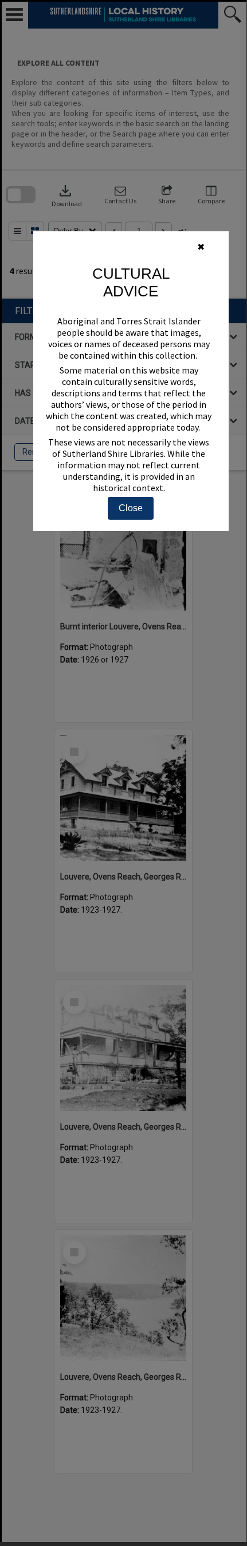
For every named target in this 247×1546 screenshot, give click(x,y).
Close (131, 508)
